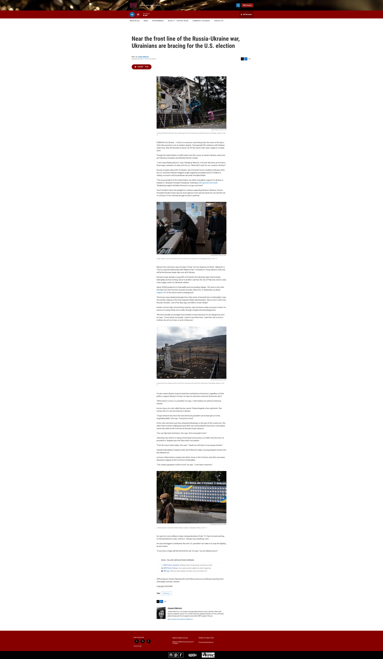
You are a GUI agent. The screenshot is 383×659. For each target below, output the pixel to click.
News (146, 21)
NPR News (166, 593)
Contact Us (218, 21)
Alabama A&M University (180, 638)
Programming (158, 21)
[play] (132, 14)
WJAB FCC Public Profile (206, 638)
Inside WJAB (134, 21)
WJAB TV (171, 21)
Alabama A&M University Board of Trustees (183, 642)
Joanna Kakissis (143, 57)
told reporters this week (207, 183)
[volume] (138, 14)
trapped (160, 292)
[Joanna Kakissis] (161, 613)
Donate (248, 5)
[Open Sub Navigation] (141, 21)
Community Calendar (201, 21)
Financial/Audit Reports (206, 642)
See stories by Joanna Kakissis (180, 619)
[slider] (141, 14)
